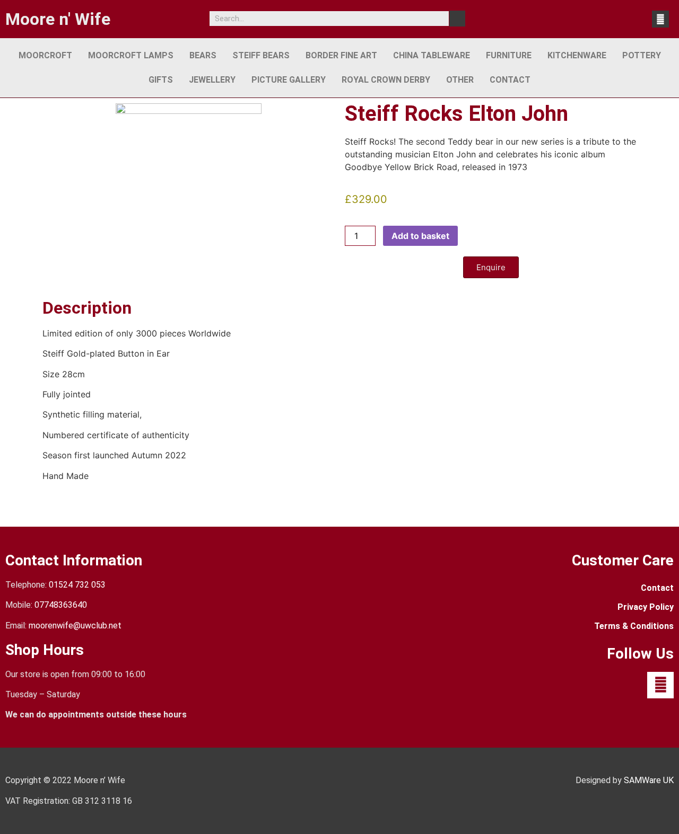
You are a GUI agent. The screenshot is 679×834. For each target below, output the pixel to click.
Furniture (509, 55)
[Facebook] (660, 19)
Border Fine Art (341, 55)
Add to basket (420, 235)
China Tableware (431, 55)
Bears (202, 55)
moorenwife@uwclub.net (75, 625)
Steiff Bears (261, 55)
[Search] (457, 18)
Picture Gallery (288, 80)
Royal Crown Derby (386, 80)
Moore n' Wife (57, 19)
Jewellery (212, 80)
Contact (510, 80)
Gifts (161, 80)
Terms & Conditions (634, 626)
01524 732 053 (77, 585)
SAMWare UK (649, 780)
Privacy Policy (645, 607)
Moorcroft (45, 55)
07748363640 (60, 605)
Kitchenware (576, 55)
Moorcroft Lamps (130, 55)
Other (460, 80)
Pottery (641, 55)
